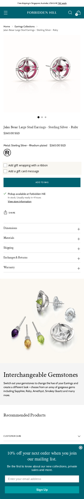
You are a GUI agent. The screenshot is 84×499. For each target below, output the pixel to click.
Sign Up (42, 489)
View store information (19, 201)
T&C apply (62, 3)
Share (12, 213)
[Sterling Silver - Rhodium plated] (7, 152)
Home (7, 26)
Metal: (25, 145)
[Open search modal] (70, 13)
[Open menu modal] (6, 13)
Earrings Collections (25, 26)
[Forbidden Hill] (42, 12)
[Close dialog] (80, 448)
